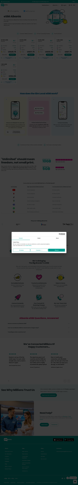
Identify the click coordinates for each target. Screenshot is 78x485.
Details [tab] (39, 238)
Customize (38, 250)
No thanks (21, 250)
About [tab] (57, 238)
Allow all (56, 250)
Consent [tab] (21, 238)
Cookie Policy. (28, 245)
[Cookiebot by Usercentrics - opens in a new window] (59, 234)
